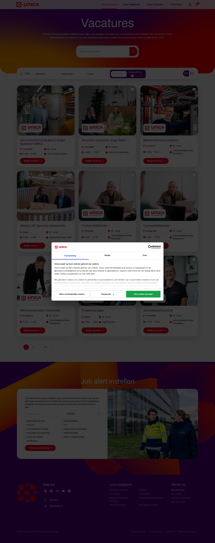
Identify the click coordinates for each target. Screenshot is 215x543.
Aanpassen (106, 294)
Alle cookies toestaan (143, 294)
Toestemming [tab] (70, 256)
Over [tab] (145, 255)
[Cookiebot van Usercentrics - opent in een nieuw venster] (150, 247)
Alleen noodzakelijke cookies (71, 294)
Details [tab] (108, 255)
